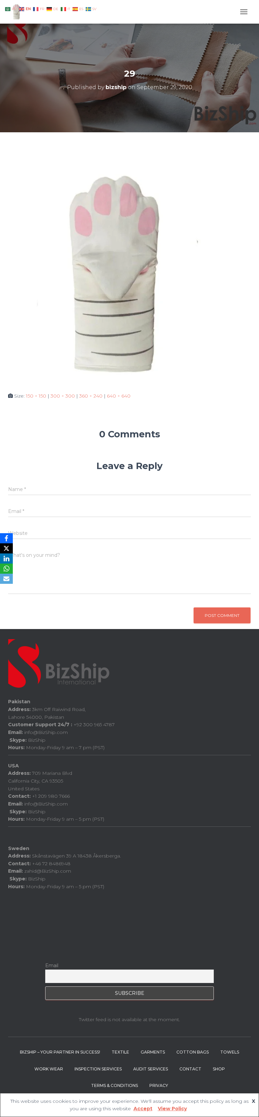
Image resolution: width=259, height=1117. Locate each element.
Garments (153, 1052)
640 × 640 (119, 396)
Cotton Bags (192, 1052)
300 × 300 (63, 396)
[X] (6, 548)
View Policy (172, 1109)
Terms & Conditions (114, 1085)
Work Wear (48, 1068)
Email (51, 965)
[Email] (6, 579)
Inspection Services (98, 1068)
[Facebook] (6, 538)
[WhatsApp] (6, 569)
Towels (229, 1052)
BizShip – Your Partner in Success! (60, 1052)
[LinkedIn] (6, 558)
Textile (120, 1052)
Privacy (158, 1085)
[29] (116, 274)
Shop (219, 1068)
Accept (143, 1109)
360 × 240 (91, 396)
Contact (190, 1068)
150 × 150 (36, 396)
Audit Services (150, 1068)
